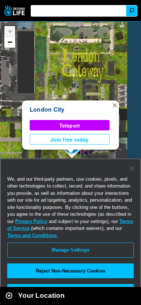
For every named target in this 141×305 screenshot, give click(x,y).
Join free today (69, 139)
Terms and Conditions (32, 235)
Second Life (15, 10)
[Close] (132, 168)
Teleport (69, 125)
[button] (114, 104)
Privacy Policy (31, 221)
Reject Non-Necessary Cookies (70, 271)
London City (47, 109)
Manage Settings (71, 250)
